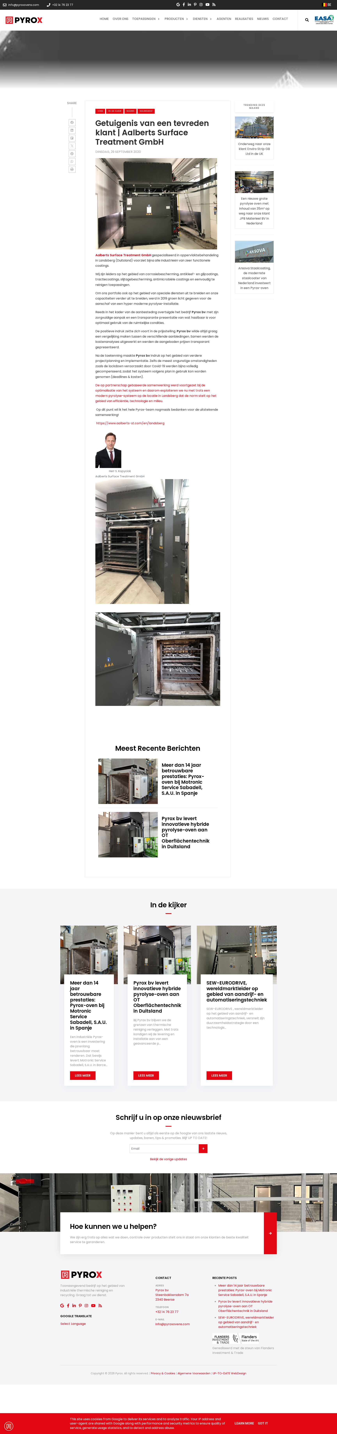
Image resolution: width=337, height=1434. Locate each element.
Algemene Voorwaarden (193, 1373)
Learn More (244, 1423)
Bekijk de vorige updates (168, 1159)
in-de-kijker (114, 111)
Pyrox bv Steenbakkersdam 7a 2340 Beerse (172, 1295)
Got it (263, 1423)
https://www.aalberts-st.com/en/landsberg (130, 423)
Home (100, 111)
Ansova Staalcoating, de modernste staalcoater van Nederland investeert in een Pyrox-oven (254, 278)
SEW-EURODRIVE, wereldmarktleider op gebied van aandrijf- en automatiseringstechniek (246, 1322)
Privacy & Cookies (163, 1373)
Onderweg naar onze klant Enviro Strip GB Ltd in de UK (254, 149)
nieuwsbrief (146, 111)
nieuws (130, 111)
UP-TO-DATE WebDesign (229, 1373)
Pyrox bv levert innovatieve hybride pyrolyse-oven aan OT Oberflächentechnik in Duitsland (245, 1306)
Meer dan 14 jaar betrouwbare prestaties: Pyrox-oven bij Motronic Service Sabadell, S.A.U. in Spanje (245, 1290)
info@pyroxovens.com (172, 1324)
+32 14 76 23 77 (166, 1312)
